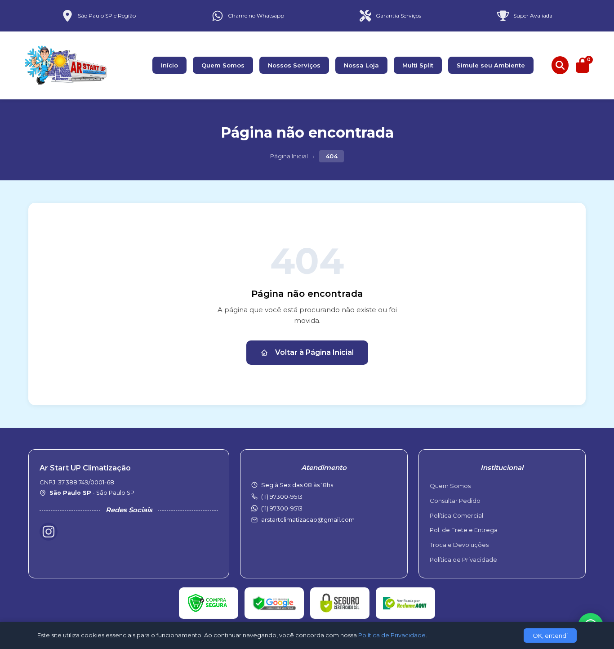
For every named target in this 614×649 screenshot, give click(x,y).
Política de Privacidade (463, 559)
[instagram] (49, 532)
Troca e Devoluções (459, 544)
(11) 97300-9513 (282, 508)
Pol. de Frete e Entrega (464, 529)
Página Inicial (289, 156)
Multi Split (417, 65)
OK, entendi (550, 635)
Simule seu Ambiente (491, 65)
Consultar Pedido (455, 500)
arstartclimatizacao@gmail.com (308, 519)
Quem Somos (223, 65)
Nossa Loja (361, 65)
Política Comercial (456, 515)
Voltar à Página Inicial (314, 352)
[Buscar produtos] (560, 65)
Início (169, 65)
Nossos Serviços (294, 65)
